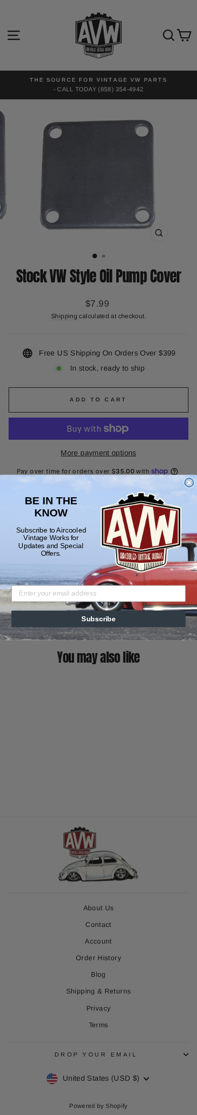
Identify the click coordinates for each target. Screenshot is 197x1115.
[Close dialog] (189, 482)
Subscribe (98, 619)
